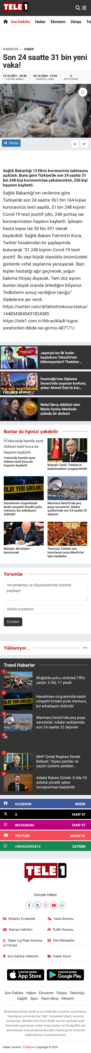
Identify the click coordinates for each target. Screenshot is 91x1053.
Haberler (10, 49)
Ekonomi (58, 21)
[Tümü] (85, 648)
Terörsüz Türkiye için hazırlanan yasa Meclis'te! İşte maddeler (65, 552)
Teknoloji (76, 993)
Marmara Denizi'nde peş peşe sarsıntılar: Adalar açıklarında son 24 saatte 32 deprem (67, 508)
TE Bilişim (28, 1047)
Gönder (13, 621)
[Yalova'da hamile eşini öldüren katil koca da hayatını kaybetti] (24, 446)
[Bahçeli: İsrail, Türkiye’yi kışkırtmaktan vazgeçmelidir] (67, 450)
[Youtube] (53, 905)
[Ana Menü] (84, 8)
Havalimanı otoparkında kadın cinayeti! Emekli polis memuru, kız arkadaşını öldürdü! (23, 508)
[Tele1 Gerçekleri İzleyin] (15, 8)
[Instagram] (45, 905)
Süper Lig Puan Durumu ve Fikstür (22, 942)
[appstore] (25, 975)
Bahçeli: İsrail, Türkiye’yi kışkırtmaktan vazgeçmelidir (67, 466)
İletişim (67, 998)
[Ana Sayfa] (5, 21)
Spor (34, 998)
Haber (40, 21)
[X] (37, 905)
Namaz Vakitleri (20, 930)
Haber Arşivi (62, 956)
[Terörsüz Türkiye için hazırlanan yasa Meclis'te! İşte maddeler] (67, 533)
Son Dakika (20, 21)
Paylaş (14, 143)
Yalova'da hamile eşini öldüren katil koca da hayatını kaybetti (19, 461)
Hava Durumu (63, 919)
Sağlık (22, 998)
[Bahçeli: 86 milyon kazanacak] (24, 533)
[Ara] (78, 8)
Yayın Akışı (50, 998)
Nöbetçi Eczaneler (21, 919)
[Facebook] (29, 905)
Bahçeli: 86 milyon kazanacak (17, 550)
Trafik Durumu (63, 930)
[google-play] (65, 975)
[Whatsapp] (62, 905)
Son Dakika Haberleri (23, 956)
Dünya (76, 21)
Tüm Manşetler (64, 940)
